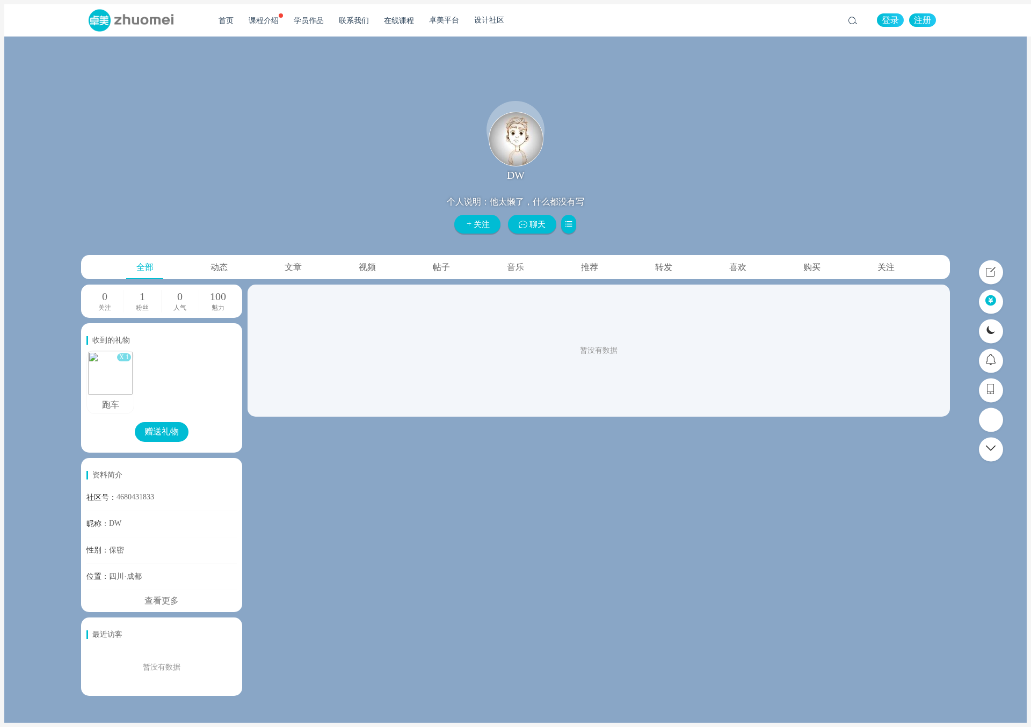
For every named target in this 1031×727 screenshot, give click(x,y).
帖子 (441, 267)
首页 (226, 21)
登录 (890, 20)
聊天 (536, 224)
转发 (663, 267)
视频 (367, 267)
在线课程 (399, 21)
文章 (293, 267)
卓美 (130, 20)
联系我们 (354, 21)
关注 (482, 224)
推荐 (589, 267)
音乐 (515, 267)
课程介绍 (264, 21)
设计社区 (489, 20)
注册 (922, 20)
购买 (812, 267)
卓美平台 (444, 20)
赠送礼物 (161, 431)
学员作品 (309, 21)
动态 (219, 267)
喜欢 (737, 267)
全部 (145, 267)
